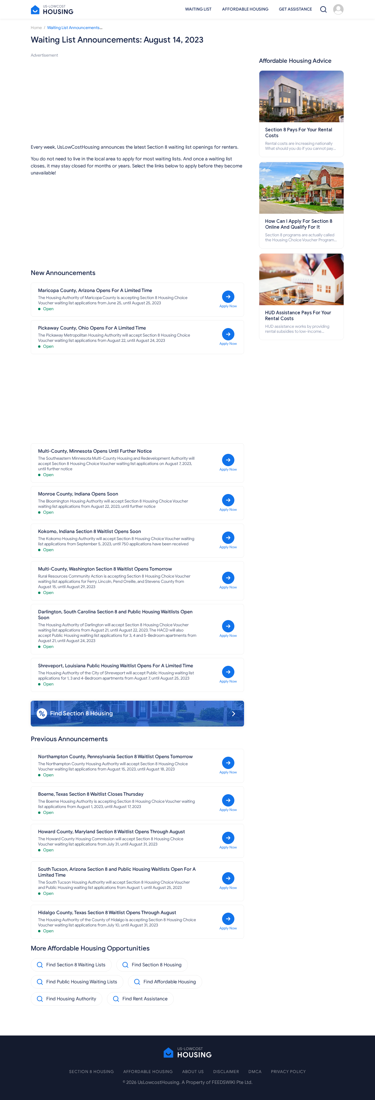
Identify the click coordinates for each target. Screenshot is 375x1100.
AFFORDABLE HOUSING (148, 1071)
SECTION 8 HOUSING (91, 1071)
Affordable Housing (245, 9)
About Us (193, 1071)
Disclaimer (226, 1071)
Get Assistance (295, 9)
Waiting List (198, 9)
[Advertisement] (137, 100)
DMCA (255, 1071)
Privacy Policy (288, 1071)
